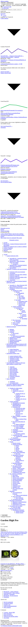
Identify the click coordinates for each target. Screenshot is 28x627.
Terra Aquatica (19, 451)
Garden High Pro (24, 311)
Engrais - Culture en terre (18, 468)
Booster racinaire (17, 443)
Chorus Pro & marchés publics (11, 616)
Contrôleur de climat (17, 435)
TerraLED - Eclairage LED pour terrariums (17, 269)
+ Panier (11, 567)
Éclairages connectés (6, 117)
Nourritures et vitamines (15, 337)
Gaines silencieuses (20, 428)
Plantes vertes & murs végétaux (16, 233)
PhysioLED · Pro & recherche (11, 595)
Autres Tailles (22, 298)
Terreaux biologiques (17, 479)
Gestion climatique (14, 401)
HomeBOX (21, 293)
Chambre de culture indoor (16, 388)
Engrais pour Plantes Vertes (16, 357)
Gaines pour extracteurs (18, 425)
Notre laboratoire (8, 613)
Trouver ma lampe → (6, 71)
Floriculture (7, 213)
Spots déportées (13, 374)
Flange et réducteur (20, 424)
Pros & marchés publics (18, 235)
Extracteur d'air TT (20, 409)
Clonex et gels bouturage (21, 495)
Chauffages (12, 381)
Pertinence (4, 530)
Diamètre (21, 317)
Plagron (17, 449)
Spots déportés (9, 114)
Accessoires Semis (14, 382)
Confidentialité (14, 625)
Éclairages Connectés (15, 376)
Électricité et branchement (16, 500)
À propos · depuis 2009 (9, 612)
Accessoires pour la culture (16, 506)
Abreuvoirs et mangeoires (19, 336)
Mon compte (4, 237)
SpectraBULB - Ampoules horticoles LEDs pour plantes (18, 259)
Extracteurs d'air (16, 407)
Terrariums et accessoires (15, 340)
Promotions (6, 597)
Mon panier (19, 237)
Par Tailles (18, 294)
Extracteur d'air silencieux (19, 414)
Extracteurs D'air (19, 308)
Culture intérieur (4, 233)
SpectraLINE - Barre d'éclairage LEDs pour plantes (17, 262)
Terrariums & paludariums (7, 235)
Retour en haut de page (7, 570)
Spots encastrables (13, 113)
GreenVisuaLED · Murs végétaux (12, 593)
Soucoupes (18, 321)
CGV (2, 625)
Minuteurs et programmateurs (19, 502)
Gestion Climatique (17, 306)
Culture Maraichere (14, 349)
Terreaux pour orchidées (18, 477)
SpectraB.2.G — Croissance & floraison (10, 60)
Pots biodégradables (17, 480)
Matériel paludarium (14, 341)
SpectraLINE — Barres (13, 57)
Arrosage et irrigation (15, 360)
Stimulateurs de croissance (19, 457)
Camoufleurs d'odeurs (18, 431)
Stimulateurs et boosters (18, 455)
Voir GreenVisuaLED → (6, 126)
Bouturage (12, 491)
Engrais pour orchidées (18, 469)
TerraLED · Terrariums (9, 594)
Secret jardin (15, 389)
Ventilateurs (15, 429)
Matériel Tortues (13, 338)
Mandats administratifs (9, 217)
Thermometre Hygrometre (19, 403)
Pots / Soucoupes (17, 320)
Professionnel (10, 2)
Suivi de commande (11, 237)
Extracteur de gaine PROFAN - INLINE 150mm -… (13, 563)
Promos (2, 229)
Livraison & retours (8, 603)
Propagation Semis (23, 301)
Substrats (12, 329)
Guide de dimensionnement (10, 606)
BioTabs (17, 448)
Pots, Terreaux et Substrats (16, 473)
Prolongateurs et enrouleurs (19, 504)
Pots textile (15, 475)
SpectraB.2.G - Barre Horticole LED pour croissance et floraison (18, 286)
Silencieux (24, 316)
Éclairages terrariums (6, 165)
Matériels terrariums (11, 326)
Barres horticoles (5, 110)
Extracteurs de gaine (20, 408)
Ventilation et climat (14, 358)
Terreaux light (16, 481)
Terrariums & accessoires (7, 171)
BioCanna (18, 453)
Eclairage (12, 332)
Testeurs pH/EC (16, 440)
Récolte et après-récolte (15, 508)
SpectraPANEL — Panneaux (8, 56)
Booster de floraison (17, 471)
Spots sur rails (4, 113)
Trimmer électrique (20, 511)
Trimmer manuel (19, 512)
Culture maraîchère (5, 211)
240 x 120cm (22, 297)
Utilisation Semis (17, 485)
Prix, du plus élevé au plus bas (8, 534)
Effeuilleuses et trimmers (18, 510)
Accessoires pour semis (18, 499)
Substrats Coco (16, 487)
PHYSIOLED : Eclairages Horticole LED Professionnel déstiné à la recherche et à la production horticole (17, 345)
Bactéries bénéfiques (17, 463)
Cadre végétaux (13, 368)
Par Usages (18, 300)
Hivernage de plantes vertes (22, 304)
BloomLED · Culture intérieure (11, 591)
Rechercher (4, 9)
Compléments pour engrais (19, 472)
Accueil (5, 254)
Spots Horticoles (13, 370)
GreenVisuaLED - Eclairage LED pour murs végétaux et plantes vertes (16, 363)
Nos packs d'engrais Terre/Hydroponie (17, 466)
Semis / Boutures (11, 378)
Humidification (10, 173)
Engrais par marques (17, 444)
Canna (17, 447)
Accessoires (19, 110)
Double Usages (22, 302)
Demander (3, 13)
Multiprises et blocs (17, 503)
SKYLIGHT (16, 333)
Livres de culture (16, 507)
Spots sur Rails (13, 373)
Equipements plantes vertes (13, 353)
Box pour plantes (14, 361)
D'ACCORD (4, 515)
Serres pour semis (17, 496)
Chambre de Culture (17, 290)
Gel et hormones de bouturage (17, 493)
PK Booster (18, 459)
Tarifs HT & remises (19, 217)
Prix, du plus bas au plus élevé (19, 533)
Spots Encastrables (14, 372)
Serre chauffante (19, 498)
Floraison (8, 64)
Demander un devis (5, 228)
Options (20, 313)
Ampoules (13, 110)
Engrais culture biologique (19, 452)
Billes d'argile (16, 476)
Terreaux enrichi (16, 483)
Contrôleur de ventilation (21, 436)
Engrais (11, 441)
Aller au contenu (4, 1)
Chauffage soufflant (20, 433)
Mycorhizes (18, 464)
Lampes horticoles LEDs (12, 255)
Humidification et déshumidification (17, 405)
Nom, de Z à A (8, 533)
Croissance (3, 64)
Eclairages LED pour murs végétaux (18, 274)
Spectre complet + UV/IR (16, 64)
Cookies (20, 625)
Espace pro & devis (8, 615)
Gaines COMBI (19, 427)
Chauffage (12, 330)
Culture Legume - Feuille (15, 350)
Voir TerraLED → (5, 180)
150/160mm (24, 318)
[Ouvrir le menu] (1, 8)
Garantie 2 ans (7, 604)
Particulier (3, 2)
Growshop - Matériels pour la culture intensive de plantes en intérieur (15, 385)
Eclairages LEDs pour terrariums (17, 271)
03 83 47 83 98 (7, 6)
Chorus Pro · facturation (6, 215)
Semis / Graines (16, 322)
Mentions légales (7, 625)
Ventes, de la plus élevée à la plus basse (10, 532)
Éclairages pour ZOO (11, 166)
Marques (18, 292)
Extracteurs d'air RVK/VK (19, 411)
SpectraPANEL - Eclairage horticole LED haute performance (18, 266)
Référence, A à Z (19, 534)
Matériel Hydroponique (15, 439)
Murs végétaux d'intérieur (17, 117)
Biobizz (17, 445)
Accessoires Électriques (21, 325)
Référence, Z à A (5, 536)
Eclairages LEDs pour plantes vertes (18, 277)
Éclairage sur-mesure (15, 213)
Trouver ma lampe (5, 231)
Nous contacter (7, 607)
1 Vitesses (24, 314)
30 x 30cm (21, 296)
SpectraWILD (13, 267)
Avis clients (6, 617)
